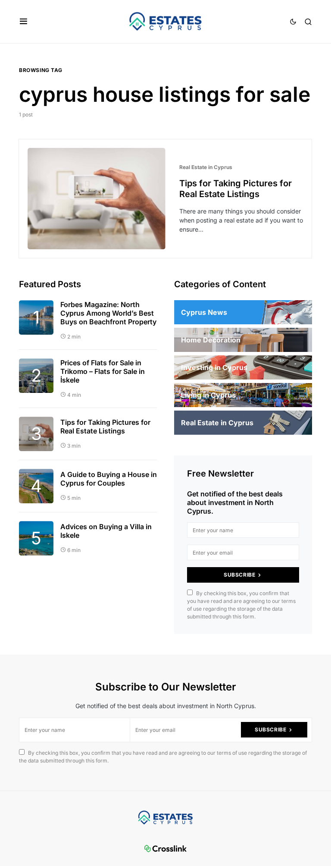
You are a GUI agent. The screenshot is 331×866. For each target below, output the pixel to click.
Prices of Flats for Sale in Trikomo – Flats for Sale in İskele (102, 371)
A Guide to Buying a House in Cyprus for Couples (108, 478)
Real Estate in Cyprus (205, 167)
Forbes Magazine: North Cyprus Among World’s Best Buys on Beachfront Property (108, 313)
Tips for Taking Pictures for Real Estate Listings (235, 188)
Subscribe (239, 574)
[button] (23, 21)
